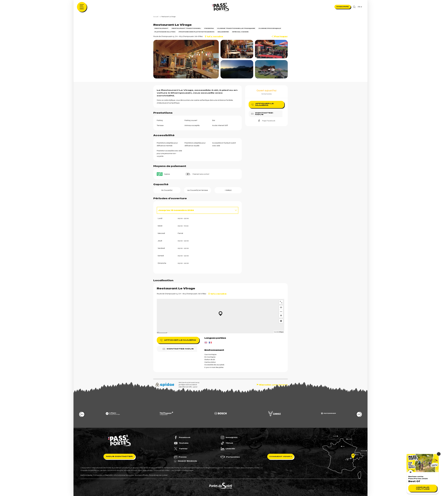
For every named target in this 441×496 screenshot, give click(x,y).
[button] (354, 7)
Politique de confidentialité (102, 475)
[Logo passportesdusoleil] (119, 440)
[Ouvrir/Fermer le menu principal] (82, 7)
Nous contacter (119, 456)
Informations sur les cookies (124, 475)
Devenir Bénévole (187, 461)
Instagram (231, 437)
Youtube (183, 443)
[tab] (195, 210)
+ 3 (271, 69)
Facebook (184, 437)
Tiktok (229, 443)
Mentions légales (86, 475)
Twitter (183, 449)
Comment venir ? (280, 456)
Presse (183, 457)
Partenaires (233, 457)
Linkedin (230, 449)
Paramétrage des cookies (158, 475)
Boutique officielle (141, 475)
